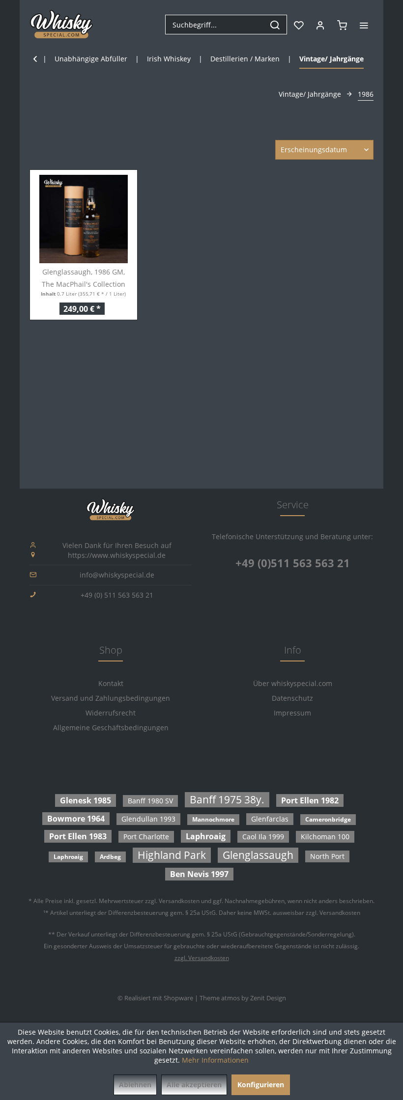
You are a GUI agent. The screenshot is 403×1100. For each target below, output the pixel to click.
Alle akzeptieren (194, 1084)
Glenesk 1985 (85, 800)
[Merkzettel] (299, 24)
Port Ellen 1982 (310, 800)
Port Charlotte (146, 836)
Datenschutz (292, 698)
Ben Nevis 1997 (199, 874)
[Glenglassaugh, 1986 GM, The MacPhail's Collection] (83, 219)
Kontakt (110, 683)
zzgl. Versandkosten (201, 958)
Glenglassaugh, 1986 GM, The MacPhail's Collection (83, 278)
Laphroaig (206, 836)
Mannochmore (213, 819)
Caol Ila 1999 (263, 836)
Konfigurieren (260, 1084)
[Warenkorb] (342, 24)
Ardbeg (110, 856)
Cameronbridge (328, 819)
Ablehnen (135, 1084)
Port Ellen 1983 (78, 836)
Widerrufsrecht (111, 712)
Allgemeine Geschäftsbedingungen (111, 727)
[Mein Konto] (320, 24)
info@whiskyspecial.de (117, 574)
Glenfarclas (269, 819)
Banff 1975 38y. (227, 799)
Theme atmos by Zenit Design (243, 997)
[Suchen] (274, 24)
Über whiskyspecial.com (292, 683)
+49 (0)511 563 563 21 (292, 562)
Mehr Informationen (215, 1060)
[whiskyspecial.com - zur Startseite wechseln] (61, 24)
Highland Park (172, 855)
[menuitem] (226, 24)
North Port (327, 856)
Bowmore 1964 (76, 818)
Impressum (292, 712)
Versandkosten (179, 901)
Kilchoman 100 (325, 836)
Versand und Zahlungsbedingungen (110, 698)
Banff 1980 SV (150, 800)
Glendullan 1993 (148, 819)
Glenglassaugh (258, 855)
